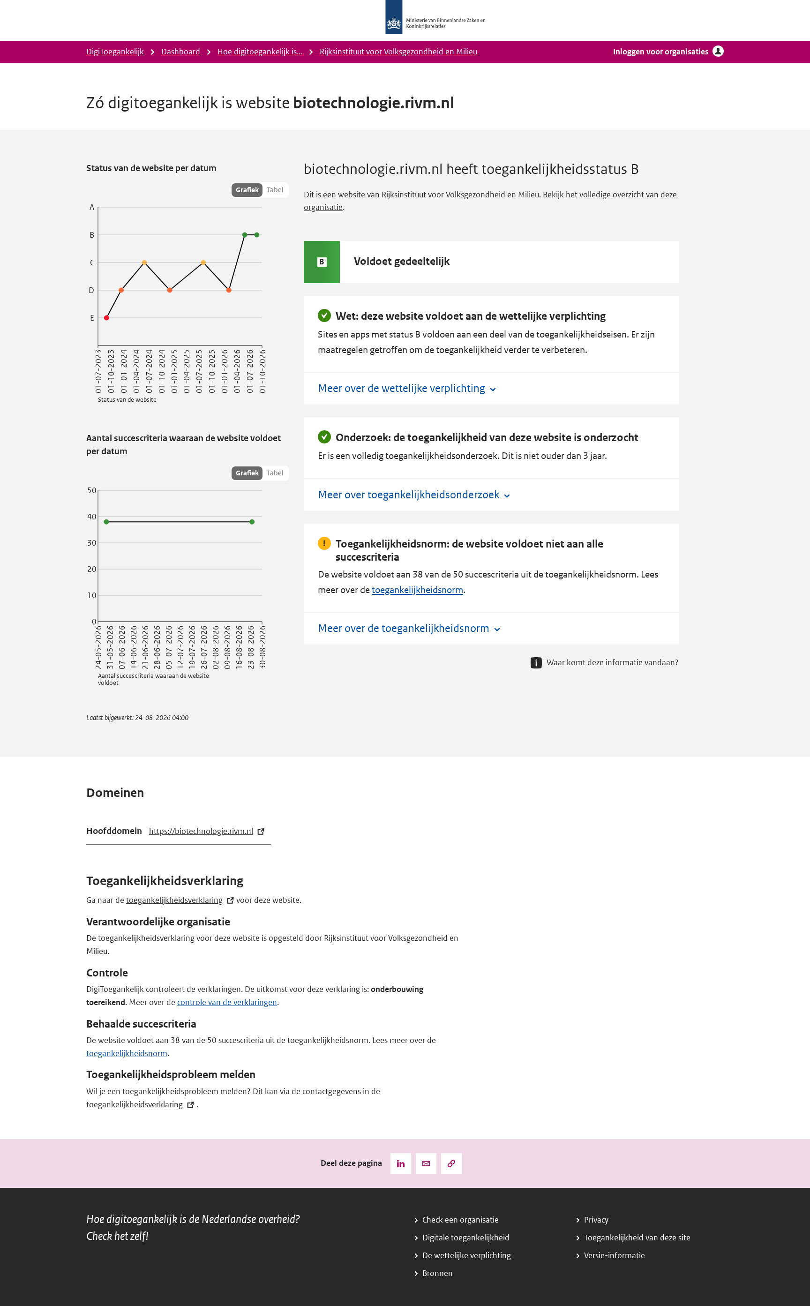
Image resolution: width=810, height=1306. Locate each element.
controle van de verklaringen (227, 1002)
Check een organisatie (460, 1220)
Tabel (275, 190)
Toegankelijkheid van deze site (637, 1238)
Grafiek (247, 190)
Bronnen (437, 1273)
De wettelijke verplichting (466, 1256)
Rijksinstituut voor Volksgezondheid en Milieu (398, 52)
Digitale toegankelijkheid (466, 1238)
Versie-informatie (614, 1256)
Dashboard (180, 52)
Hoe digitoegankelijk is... (260, 52)
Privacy (596, 1220)
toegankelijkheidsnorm (417, 590)
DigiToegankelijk (115, 52)
